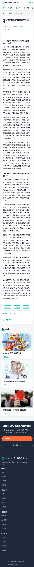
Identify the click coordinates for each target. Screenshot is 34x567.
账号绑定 (4, 541)
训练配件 (4, 528)
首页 (4, 8)
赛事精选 (26, 8)
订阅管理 (4, 546)
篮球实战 (4, 494)
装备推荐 (18, 8)
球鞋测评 (4, 515)
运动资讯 (10, 8)
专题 (7, 13)
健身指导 (4, 502)
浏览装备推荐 (17, 445)
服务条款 (4, 550)
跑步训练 (4, 498)
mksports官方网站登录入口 (13, 3)
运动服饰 (4, 520)
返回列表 (9, 320)
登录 (30, 2)
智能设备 (4, 524)
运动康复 (4, 507)
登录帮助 (4, 537)
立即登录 (7, 439)
